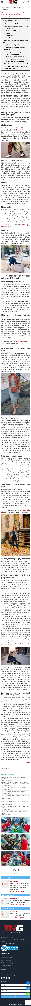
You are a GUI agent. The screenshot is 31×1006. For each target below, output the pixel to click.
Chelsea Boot (9, 28)
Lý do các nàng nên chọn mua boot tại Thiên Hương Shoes (15, 67)
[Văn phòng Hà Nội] (5, 884)
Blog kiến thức (11, 6)
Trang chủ (3, 6)
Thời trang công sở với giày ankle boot (16, 59)
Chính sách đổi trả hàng (7, 963)
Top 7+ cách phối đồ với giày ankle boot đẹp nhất (15, 41)
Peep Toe (8, 38)
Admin (28, 762)
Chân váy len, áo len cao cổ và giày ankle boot (14, 48)
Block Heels (9, 35)
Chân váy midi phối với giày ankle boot (16, 52)
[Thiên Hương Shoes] (13, 2)
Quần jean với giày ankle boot (14, 45)
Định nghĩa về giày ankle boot (12, 23)
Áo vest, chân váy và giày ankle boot (16, 61)
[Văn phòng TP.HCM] (5, 901)
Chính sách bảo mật (6, 965)
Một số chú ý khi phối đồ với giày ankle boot (16, 63)
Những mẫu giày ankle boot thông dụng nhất (16, 26)
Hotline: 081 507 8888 (17, 891)
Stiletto (8, 33)
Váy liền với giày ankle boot (13, 54)
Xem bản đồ (14, 881)
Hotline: (8, 944)
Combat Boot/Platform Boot (13, 31)
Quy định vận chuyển (6, 960)
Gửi (15, 996)
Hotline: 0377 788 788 (17, 904)
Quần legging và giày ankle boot (15, 56)
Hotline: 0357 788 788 (17, 918)
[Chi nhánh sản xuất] (5, 914)
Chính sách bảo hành (6, 957)
